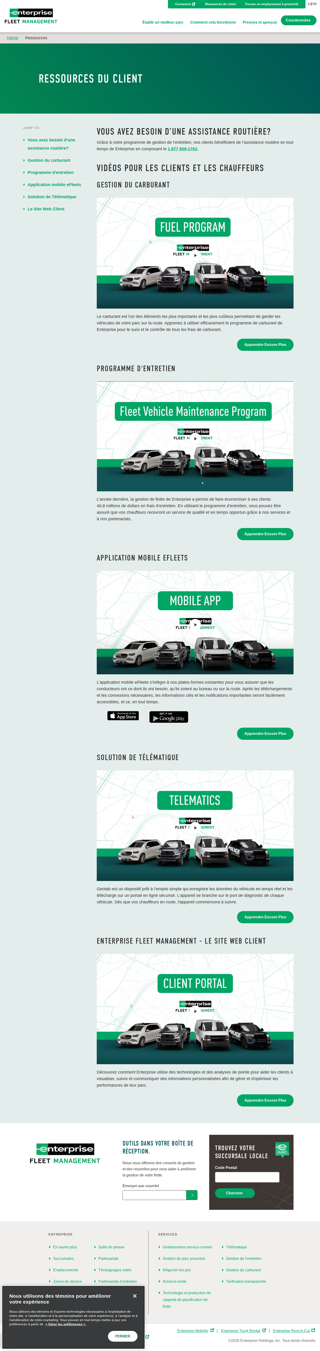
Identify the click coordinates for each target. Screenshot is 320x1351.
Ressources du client (220, 4)
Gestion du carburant (49, 160)
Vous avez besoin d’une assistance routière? (51, 144)
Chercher (234, 1193)
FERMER (122, 1336)
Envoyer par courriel (141, 1186)
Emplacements (65, 1270)
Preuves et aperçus (260, 22)
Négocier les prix (177, 1270)
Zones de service (67, 1281)
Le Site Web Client (46, 209)
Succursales (63, 1259)
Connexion (183, 4)
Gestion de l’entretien (243, 1259)
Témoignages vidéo (114, 1270)
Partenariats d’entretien (117, 1281)
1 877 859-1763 (182, 149)
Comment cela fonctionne (213, 22)
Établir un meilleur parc (162, 22)
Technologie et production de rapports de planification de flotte (187, 1299)
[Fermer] (135, 1296)
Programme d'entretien (51, 172)
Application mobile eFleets (54, 184)
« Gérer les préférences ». (65, 1324)
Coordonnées (298, 20)
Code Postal (226, 1168)
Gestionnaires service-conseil (187, 1247)
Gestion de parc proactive (184, 1259)
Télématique (236, 1247)
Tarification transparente (246, 1281)
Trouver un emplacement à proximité (271, 4)
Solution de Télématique (52, 196)
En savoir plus (65, 1247)
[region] (73, 1317)
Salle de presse (111, 1247)
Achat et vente (174, 1281)
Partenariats (108, 1259)
